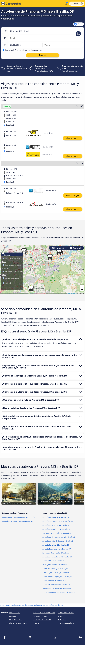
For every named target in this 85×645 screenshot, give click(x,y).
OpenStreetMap (72, 293)
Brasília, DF (76, 248)
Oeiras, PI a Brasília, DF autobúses (55, 565)
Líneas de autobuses (19, 623)
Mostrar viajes (72, 138)
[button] (31, 288)
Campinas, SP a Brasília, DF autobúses (56, 533)
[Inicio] (32, 3)
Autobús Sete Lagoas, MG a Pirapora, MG (17, 521)
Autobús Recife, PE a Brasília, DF (54, 581)
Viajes (36, 623)
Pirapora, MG (59, 248)
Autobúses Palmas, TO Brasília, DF (55, 569)
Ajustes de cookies (42, 620)
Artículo (62, 620)
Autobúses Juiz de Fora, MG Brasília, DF (57, 557)
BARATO (7, 106)
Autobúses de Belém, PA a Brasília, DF (56, 529)
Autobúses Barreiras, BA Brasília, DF (56, 525)
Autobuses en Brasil (18, 605)
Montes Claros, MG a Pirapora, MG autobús (18, 517)
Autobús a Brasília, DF (54, 605)
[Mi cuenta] (66, 3)
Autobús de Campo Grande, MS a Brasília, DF (59, 537)
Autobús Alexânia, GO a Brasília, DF (55, 517)
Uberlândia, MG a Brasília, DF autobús (56, 589)
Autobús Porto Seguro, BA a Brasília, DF (57, 577)
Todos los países (66, 623)
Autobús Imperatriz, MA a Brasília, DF (56, 549)
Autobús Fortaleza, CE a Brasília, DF (55, 545)
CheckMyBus (5, 605)
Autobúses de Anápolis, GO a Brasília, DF (57, 521)
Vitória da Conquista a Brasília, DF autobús (58, 592)
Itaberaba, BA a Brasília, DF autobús (56, 553)
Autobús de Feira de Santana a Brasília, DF (58, 541)
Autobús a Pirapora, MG (36, 605)
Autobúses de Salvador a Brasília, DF (56, 585)
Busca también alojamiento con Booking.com (23, 50)
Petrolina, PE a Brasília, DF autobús (55, 573)
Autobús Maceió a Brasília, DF (53, 561)
